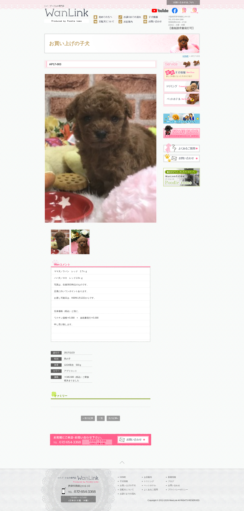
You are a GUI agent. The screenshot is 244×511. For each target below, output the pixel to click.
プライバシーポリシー (178, 489)
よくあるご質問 (151, 489)
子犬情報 (124, 481)
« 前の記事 (88, 418)
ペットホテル (150, 485)
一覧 (101, 418)
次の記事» (113, 418)
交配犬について (127, 489)
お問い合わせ (174, 485)
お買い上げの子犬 (128, 485)
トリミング (149, 481)
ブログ (171, 481)
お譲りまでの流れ (128, 494)
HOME (186, 56)
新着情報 (172, 477)
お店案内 (148, 477)
